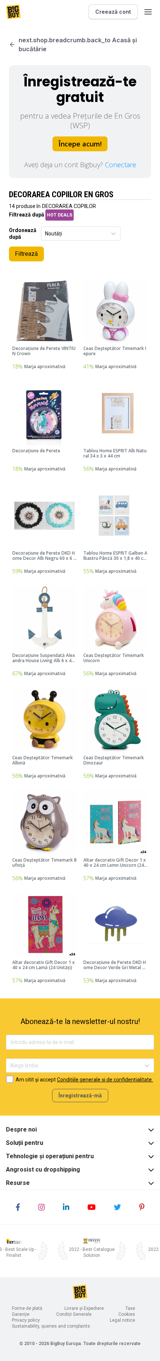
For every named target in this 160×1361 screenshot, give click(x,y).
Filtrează (26, 253)
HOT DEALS (59, 215)
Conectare (120, 164)
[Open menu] (148, 11)
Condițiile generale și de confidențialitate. (105, 1080)
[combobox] (45, 234)
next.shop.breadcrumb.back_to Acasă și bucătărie (78, 44)
